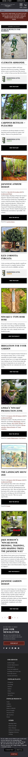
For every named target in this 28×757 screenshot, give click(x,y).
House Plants (11, 693)
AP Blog (11, 734)
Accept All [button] (14, 754)
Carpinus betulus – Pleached (13, 124)
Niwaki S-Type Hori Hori (13, 318)
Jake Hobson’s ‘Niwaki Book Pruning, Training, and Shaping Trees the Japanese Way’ (13, 546)
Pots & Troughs (10, 710)
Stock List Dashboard (12, 669)
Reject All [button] (19, 749)
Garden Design (10, 222)
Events (8, 506)
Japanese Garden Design (11, 583)
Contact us (21, 1)
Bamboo (10, 687)
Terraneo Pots (10, 713)
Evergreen (10, 682)
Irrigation (9, 706)
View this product (14, 336)
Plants (8, 717)
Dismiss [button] (14, 19)
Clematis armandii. (13, 62)
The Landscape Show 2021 (14, 474)
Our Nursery (22, 438)
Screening (10, 684)
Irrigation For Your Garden (13, 347)
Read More (14, 747)
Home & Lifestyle (11, 708)
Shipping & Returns (14, 732)
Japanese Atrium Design (11, 186)
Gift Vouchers (10, 715)
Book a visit (6, 1)
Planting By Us (11, 667)
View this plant (14, 86)
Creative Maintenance (12, 438)
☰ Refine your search (14, 27)
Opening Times (12, 723)
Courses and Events (12, 676)
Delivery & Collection (14, 730)
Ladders (9, 704)
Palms (9, 691)
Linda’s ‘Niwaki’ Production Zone (11, 409)
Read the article (14, 217)
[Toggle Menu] (21, 4)
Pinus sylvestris (11, 427)
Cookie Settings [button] (9, 749)
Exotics (9, 689)
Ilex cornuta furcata (9, 257)
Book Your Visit (12, 726)
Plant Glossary (12, 728)
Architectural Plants (6, 194)
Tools (8, 702)
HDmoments (17, 422)
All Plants (10, 695)
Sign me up (14, 643)
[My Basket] (25, 4)
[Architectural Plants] (8, 5)
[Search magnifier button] (26, 10)
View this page (14, 372)
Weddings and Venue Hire (14, 671)
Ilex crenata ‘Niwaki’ (17, 423)
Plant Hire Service (12, 674)
